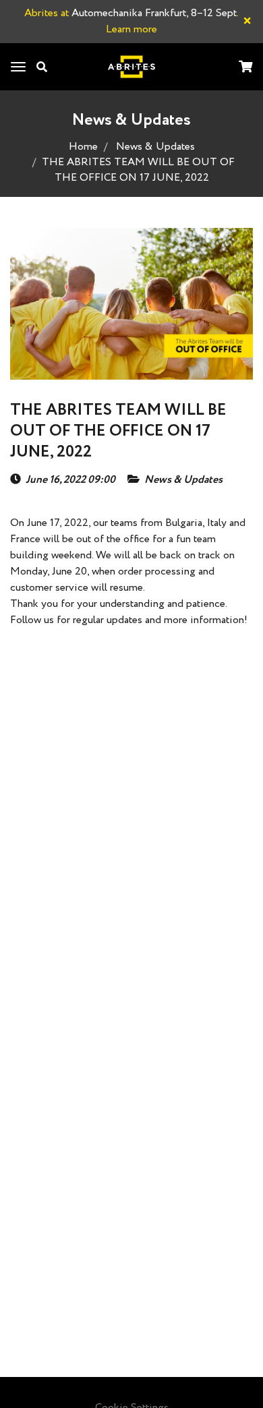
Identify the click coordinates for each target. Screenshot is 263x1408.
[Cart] (245, 68)
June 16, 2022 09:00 (70, 480)
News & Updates (155, 146)
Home (83, 146)
